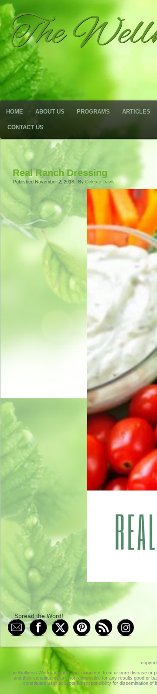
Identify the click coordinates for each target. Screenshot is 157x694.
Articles (136, 111)
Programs (93, 111)
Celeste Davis (100, 181)
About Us (50, 111)
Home (14, 111)
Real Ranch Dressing (60, 172)
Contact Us (25, 127)
